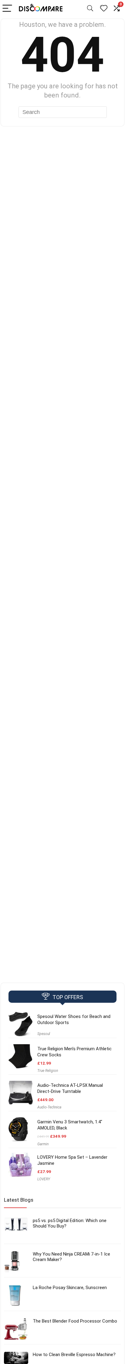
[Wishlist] (103, 8)
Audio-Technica (49, 1107)
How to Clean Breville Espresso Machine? (74, 1354)
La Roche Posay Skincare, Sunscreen (70, 1287)
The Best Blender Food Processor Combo (75, 1321)
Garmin (43, 1144)
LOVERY (43, 1179)
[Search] (90, 9)
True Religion (47, 1071)
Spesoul (43, 1034)
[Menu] (7, 9)
